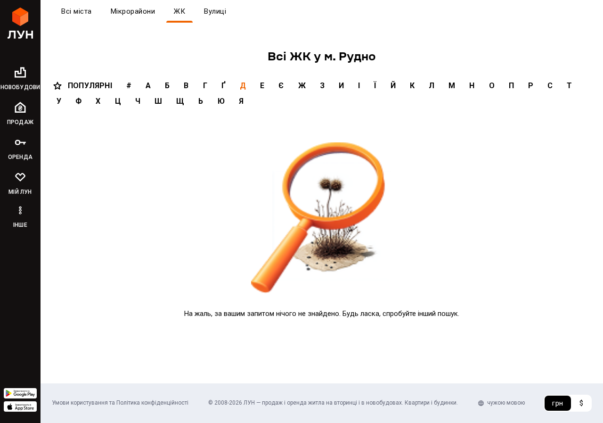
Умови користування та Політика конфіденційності (120, 402)
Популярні (90, 85)
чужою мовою (506, 402)
